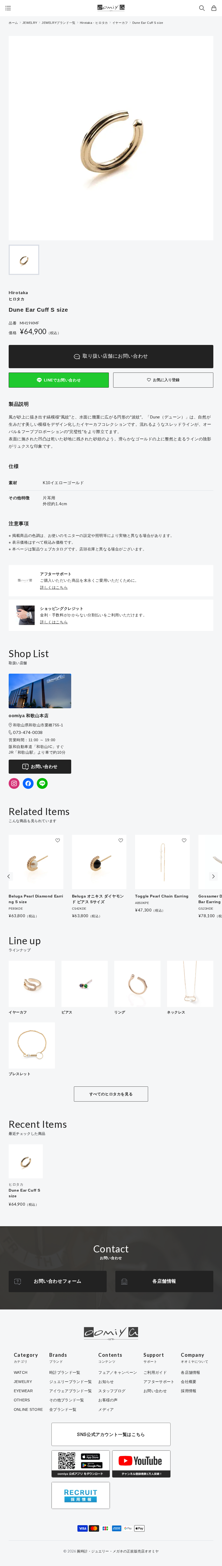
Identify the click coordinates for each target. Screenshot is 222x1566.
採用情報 (188, 1391)
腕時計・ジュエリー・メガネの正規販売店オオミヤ (118, 1551)
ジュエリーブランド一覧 (70, 1381)
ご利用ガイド (155, 1372)
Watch (20, 1372)
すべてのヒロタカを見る (111, 1094)
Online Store (28, 1409)
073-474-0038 (28, 732)
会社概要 (188, 1381)
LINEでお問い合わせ (62, 380)
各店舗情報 (164, 1281)
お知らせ (106, 1381)
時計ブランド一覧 (64, 1372)
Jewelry (23, 1381)
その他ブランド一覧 (66, 1400)
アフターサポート (158, 1381)
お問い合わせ (44, 766)
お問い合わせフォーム (57, 1281)
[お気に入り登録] (57, 840)
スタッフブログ (111, 1391)
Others (22, 1400)
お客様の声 (107, 1400)
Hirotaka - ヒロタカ (94, 22)
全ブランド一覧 (62, 1409)
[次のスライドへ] (213, 876)
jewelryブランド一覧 (59, 22)
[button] (202, 8)
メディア (106, 1409)
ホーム (13, 22)
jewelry (29, 22)
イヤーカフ (120, 22)
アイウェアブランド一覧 (70, 1391)
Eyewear (23, 1391)
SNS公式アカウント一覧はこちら (111, 1434)
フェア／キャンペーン (117, 1372)
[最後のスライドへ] (8, 876)
